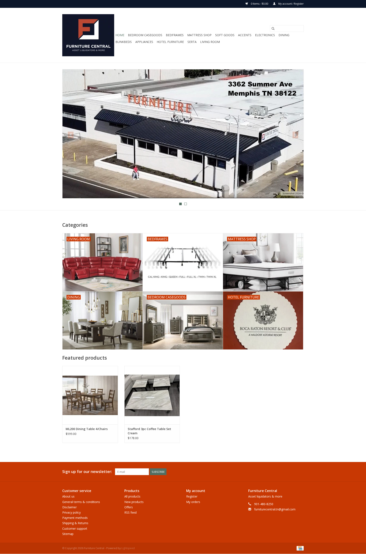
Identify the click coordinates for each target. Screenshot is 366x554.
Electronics (265, 35)
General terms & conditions (81, 502)
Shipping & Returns (75, 523)
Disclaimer (69, 507)
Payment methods (75, 518)
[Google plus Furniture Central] (285, 471)
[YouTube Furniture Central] (292, 471)
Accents (244, 35)
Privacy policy (71, 512)
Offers (128, 507)
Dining (284, 35)
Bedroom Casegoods (145, 35)
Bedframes (175, 35)
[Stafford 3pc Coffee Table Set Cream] (152, 395)
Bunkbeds (123, 42)
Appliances (144, 42)
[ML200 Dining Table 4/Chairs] (90, 395)
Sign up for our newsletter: (87, 471)
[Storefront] (183, 133)
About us (68, 496)
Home (119, 35)
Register (191, 496)
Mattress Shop (199, 35)
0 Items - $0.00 (259, 3)
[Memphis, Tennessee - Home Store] (88, 35)
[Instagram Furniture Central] (300, 471)
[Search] (273, 28)
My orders (193, 502)
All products (132, 496)
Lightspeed (128, 548)
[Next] (295, 135)
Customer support (74, 529)
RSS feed (130, 512)
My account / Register (291, 3)
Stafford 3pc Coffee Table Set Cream (149, 431)
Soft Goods (224, 35)
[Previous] (70, 135)
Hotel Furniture (170, 42)
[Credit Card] (299, 548)
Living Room (210, 42)
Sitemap (67, 534)
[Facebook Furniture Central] (277, 471)
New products (134, 502)
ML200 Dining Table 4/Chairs (87, 429)
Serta (192, 42)
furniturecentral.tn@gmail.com (274, 509)
